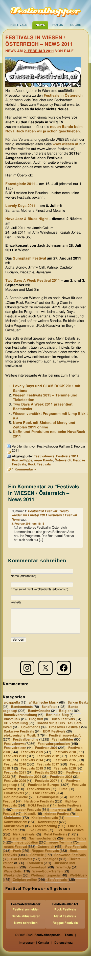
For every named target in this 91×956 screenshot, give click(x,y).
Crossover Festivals (64, 727)
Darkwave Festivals (19, 731)
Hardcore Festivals (39, 801)
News (40, 24)
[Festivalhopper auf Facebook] (64, 668)
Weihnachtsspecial (46, 875)
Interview (59, 809)
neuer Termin (60, 842)
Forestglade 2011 (20, 184)
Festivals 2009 (32, 752)
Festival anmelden (26, 909)
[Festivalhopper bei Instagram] (27, 668)
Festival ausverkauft (65, 735)
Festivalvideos (38, 789)
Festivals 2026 (15, 781)
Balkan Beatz (77, 702)
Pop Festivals (76, 847)
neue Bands (43, 460)
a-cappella (12, 702)
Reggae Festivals (45, 851)
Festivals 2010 (65, 752)
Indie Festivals (69, 805)
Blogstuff (36, 719)
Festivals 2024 (30, 776)
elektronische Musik (20, 735)
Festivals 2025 (61, 776)
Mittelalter (12, 838)
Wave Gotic (13, 871)
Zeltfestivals (57, 879)
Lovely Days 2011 (20, 206)
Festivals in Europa (43, 785)
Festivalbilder (62, 739)
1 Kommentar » (24, 469)
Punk (17, 851)
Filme (63, 789)
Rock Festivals (39, 464)
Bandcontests (22, 706)
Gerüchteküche (16, 797)
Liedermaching (45, 826)
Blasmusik (12, 719)
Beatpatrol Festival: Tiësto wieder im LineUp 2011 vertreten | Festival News (44, 515)
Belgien (65, 711)
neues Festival (15, 847)
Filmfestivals (14, 793)
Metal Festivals (55, 834)
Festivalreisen (15, 748)
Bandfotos (49, 706)
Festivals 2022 (46, 772)
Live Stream (37, 830)
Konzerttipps (22, 460)
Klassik (30, 814)
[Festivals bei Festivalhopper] (45, 10)
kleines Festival (57, 814)
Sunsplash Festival (29, 258)
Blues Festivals (63, 719)
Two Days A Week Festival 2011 (32, 280)
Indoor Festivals (28, 809)
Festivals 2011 (67, 456)
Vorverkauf (37, 867)
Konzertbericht (15, 822)
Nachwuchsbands (42, 838)
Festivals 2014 (32, 760)
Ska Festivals (21, 859)
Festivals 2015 (65, 760)
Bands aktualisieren (26, 916)
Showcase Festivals (70, 855)
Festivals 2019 (32, 768)
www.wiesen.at (65, 144)
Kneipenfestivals (44, 818)
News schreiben (25, 922)
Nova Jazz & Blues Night (26, 219)
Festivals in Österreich (63, 95)
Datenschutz (63, 942)
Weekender (13, 875)
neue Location (26, 842)
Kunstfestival (14, 826)
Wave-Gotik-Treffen (47, 871)
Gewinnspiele (48, 797)
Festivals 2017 (48, 764)
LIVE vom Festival (70, 830)
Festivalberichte (25, 739)
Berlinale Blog (57, 715)
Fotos (57, 24)
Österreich (63, 460)
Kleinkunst (12, 818)
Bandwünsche (39, 711)
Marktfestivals (24, 834)
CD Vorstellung (16, 723)
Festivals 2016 (15, 764)
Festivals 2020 (65, 768)
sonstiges (50, 859)
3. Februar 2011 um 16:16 (27, 524)
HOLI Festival (38, 805)
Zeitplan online (25, 879)
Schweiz (37, 855)
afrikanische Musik (43, 702)
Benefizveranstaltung (20, 715)
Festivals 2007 (46, 748)
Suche (75, 24)
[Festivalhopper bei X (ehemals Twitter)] (45, 668)
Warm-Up (63, 867)
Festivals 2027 (46, 781)
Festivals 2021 (15, 772)
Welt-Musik (78, 875)
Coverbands (30, 727)
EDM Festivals (54, 731)
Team (68, 934)
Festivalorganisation (54, 744)
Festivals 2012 (48, 756)
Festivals (18, 24)
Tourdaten (35, 863)
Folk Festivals (44, 793)
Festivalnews (44, 456)
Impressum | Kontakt (34, 942)
